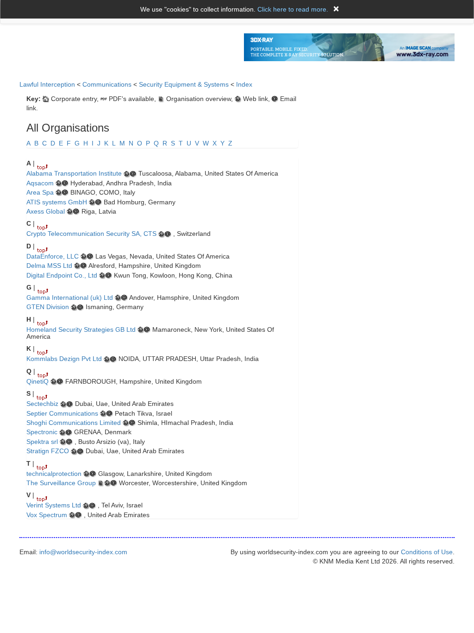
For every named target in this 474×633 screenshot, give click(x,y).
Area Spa (40, 192)
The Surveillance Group (61, 483)
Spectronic (41, 432)
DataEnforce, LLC (52, 256)
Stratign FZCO (47, 451)
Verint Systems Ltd (53, 505)
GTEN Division (47, 306)
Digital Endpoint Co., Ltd (61, 275)
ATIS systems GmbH (56, 202)
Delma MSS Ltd (49, 265)
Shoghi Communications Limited (73, 422)
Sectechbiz (42, 403)
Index (244, 84)
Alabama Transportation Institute (74, 173)
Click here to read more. (292, 9)
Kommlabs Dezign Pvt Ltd (64, 358)
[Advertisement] (388, 128)
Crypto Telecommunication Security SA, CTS (91, 233)
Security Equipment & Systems (184, 84)
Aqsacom (40, 183)
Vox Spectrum (46, 515)
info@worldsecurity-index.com (83, 552)
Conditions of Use (427, 552)
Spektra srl (42, 441)
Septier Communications (62, 413)
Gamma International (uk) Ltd (69, 297)
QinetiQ (37, 381)
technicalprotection (53, 473)
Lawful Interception (47, 84)
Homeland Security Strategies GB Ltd (81, 329)
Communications (106, 84)
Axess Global (45, 211)
